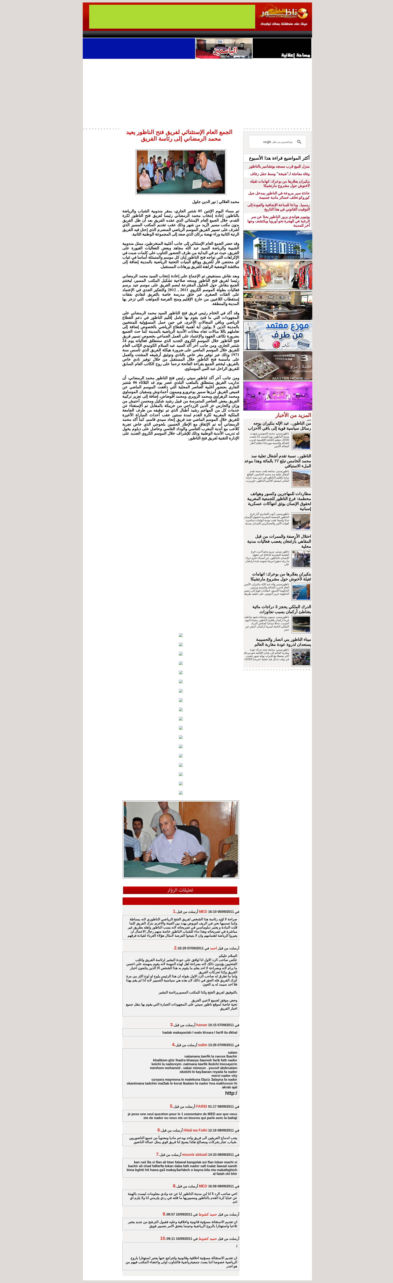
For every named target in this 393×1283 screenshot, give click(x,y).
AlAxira (114, 34)
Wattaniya (206, 34)
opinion (128, 34)
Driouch (264, 34)
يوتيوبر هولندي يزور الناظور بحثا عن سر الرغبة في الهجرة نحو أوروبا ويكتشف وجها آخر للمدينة (278, 221)
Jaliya (188, 34)
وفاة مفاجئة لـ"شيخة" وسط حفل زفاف (280, 174)
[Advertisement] (197, 93)
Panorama (146, 34)
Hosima (243, 34)
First (302, 34)
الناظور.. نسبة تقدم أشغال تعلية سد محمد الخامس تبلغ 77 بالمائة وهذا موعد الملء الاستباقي (277, 461)
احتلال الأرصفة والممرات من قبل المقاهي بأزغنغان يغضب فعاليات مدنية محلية (279, 541)
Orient (223, 34)
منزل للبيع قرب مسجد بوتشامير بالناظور (279, 166)
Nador (283, 34)
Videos (169, 34)
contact (96, 34)
